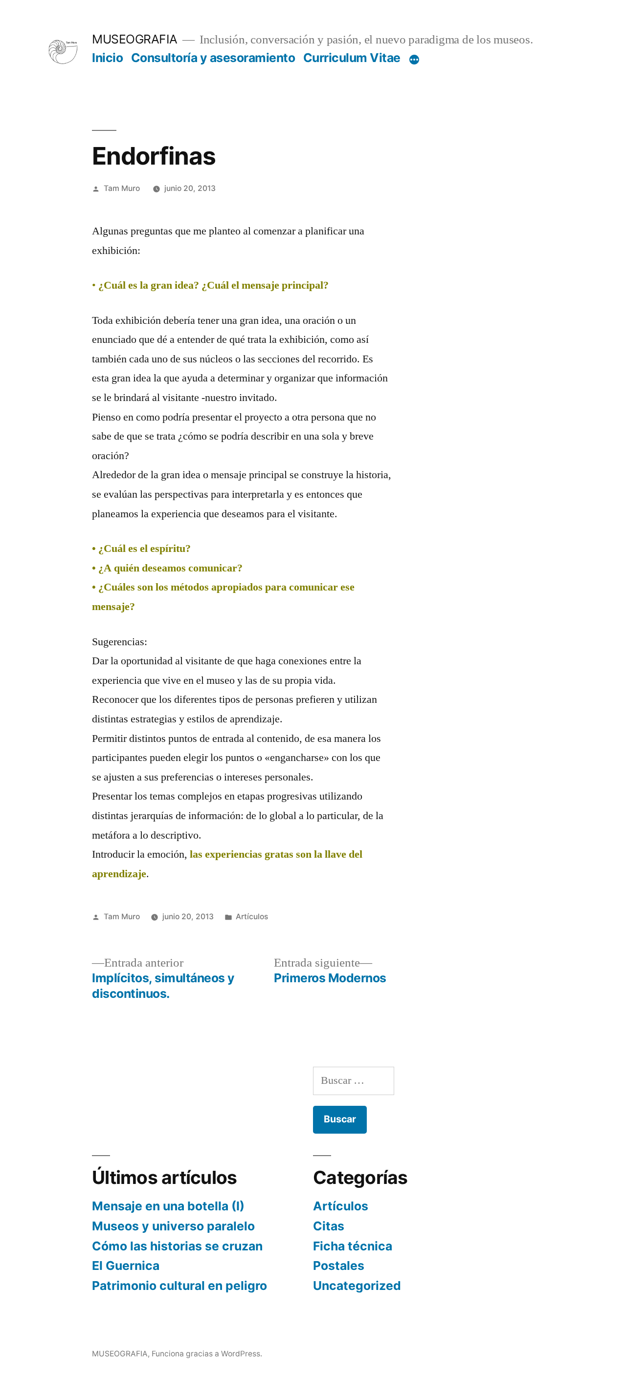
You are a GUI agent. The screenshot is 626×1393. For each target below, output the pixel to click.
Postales (338, 1265)
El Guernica (125, 1265)
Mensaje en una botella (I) (168, 1206)
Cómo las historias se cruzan (177, 1246)
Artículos (252, 916)
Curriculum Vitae (352, 57)
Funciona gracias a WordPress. (207, 1353)
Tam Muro (122, 188)
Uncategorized (357, 1285)
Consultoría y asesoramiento (213, 57)
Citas (328, 1226)
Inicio (107, 57)
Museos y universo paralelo (173, 1226)
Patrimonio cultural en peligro (179, 1285)
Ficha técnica (352, 1246)
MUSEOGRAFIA (135, 39)
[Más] (414, 59)
